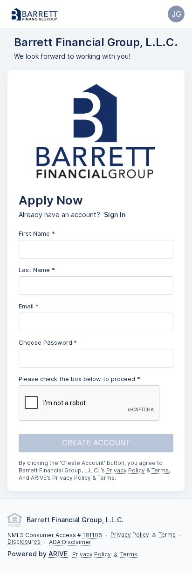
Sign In (114, 214)
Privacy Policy (125, 471)
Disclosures (24, 542)
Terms (160, 471)
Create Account (96, 442)
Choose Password (45, 342)
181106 (92, 535)
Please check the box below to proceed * (79, 378)
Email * (29, 306)
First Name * (37, 233)
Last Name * (37, 269)
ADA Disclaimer (70, 542)
